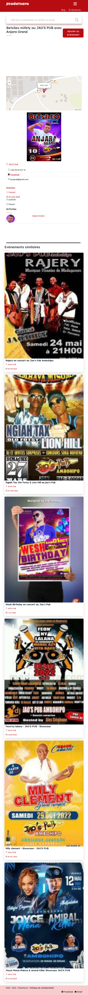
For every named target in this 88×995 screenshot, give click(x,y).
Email (79, 992)
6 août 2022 (12, 735)
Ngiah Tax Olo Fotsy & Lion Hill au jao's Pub (31, 482)
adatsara (19, 3)
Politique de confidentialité (42, 988)
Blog (63, 10)
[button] (44, 91)
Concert (11, 192)
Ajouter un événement (73, 33)
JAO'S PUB (13, 164)
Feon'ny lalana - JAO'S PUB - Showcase (28, 726)
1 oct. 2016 (12, 613)
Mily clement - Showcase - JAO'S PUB (27, 848)
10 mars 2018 (14, 197)
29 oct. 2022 (12, 857)
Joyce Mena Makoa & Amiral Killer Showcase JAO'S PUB (38, 970)
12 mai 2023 (12, 979)
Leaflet (79, 110)
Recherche (76, 10)
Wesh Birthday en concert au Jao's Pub (28, 604)
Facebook (14, 175)
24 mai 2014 (12, 369)
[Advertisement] (44, 58)
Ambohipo (10, 188)
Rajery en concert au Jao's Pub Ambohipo (30, 360)
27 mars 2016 (13, 491)
